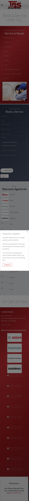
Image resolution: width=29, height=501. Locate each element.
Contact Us (7, 265)
